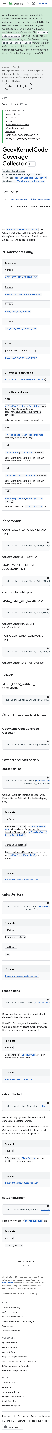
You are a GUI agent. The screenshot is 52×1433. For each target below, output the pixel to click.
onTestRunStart (14, 434)
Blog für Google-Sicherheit (14, 1356)
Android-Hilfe (8, 1382)
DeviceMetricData (31, 406)
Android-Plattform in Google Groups (19, 1361)
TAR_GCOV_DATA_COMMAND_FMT (20, 328)
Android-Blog (8, 1352)
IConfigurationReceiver (30, 181)
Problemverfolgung (11, 1405)
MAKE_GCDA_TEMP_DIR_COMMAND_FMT (23, 294)
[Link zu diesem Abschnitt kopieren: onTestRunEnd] (24, 769)
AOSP (4, 98)
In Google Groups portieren (14, 1370)
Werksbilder (7, 1326)
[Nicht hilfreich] (26, 104)
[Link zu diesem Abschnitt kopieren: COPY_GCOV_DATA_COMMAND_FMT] (11, 534)
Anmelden (43, 3)
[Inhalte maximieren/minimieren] (23, 111)
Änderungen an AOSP (31, 53)
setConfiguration (15, 498)
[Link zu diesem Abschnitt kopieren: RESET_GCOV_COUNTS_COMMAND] (21, 688)
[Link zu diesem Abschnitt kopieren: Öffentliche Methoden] (41, 760)
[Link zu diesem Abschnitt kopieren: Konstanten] (24, 521)
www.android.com (10, 1392)
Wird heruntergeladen (12, 1316)
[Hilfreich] (21, 104)
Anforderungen (9, 1312)
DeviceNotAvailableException (21, 879)
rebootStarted (13, 475)
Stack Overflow (9, 1401)
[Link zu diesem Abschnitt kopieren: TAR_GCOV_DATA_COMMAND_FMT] (11, 640)
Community (23, 1416)
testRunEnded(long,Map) (21, 855)
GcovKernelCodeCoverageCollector (24, 379)
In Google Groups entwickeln (15, 1366)
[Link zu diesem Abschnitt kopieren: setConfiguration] (28, 1198)
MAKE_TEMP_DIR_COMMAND (18, 311)
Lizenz (7, 1421)
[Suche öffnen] (28, 3)
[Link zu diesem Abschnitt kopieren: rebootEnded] (23, 991)
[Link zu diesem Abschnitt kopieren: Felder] (15, 675)
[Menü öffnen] (5, 3)
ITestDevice (27, 452)
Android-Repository (11, 1307)
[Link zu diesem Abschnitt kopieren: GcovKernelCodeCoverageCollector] (18, 733)
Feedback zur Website (38, 1421)
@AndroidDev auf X (11, 1347)
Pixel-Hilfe (6, 1387)
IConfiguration (34, 498)
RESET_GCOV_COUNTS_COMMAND (21, 357)
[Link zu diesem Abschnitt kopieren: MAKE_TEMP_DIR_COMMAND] (46, 601)
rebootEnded (12, 452)
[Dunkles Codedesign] (48, 542)
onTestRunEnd (12, 406)
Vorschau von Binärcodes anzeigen (18, 1321)
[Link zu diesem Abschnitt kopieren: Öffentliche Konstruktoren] (5, 720)
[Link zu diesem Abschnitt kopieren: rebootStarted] (24, 1094)
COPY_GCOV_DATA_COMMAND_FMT (21, 277)
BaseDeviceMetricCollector (30, 177)
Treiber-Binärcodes (11, 1330)
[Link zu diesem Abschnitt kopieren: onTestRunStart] (26, 895)
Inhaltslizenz (7, 1283)
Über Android (8, 1416)
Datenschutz (19, 1421)
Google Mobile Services (13, 1396)
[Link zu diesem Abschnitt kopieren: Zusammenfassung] (36, 252)
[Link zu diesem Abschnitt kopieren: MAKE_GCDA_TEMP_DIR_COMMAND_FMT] (28, 569)
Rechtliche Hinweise (40, 1416)
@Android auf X (9, 1342)
